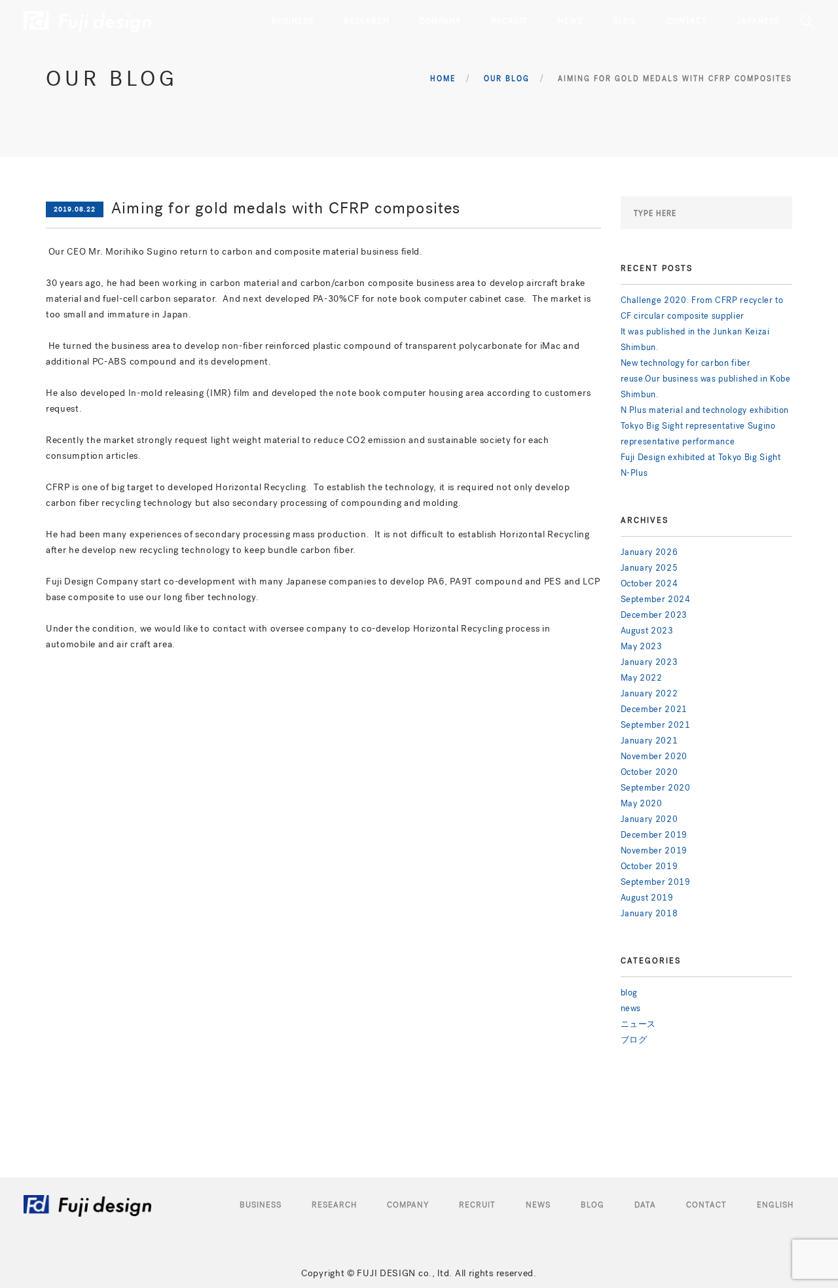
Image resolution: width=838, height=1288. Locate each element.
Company (408, 1204)
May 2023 (642, 646)
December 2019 (654, 835)
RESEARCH (366, 21)
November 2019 (654, 850)
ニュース (639, 1024)
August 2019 (647, 898)
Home (443, 79)
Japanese (758, 21)
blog (629, 992)
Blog (592, 1204)
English (775, 1204)
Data (645, 1204)
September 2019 (656, 882)
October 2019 (649, 866)
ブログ (634, 1040)
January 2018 (649, 913)
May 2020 (642, 803)
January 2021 (649, 740)
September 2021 (656, 725)
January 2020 (649, 819)
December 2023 (654, 615)
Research (334, 1204)
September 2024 (656, 599)
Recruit (477, 1204)
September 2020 (656, 788)
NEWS (570, 21)
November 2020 (654, 756)
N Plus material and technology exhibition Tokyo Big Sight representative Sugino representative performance (705, 425)
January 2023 (649, 662)
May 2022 (642, 678)
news (631, 1008)
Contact (706, 1204)
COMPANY (440, 21)
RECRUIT (509, 21)
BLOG (624, 21)
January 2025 (649, 568)
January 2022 (649, 693)
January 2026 (649, 552)
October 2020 (649, 772)
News (538, 1204)
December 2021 (654, 709)
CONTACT (686, 21)
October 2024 (649, 583)
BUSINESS (293, 21)
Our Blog (507, 79)
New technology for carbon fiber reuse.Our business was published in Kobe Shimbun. (706, 378)
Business (261, 1204)
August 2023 (647, 630)
